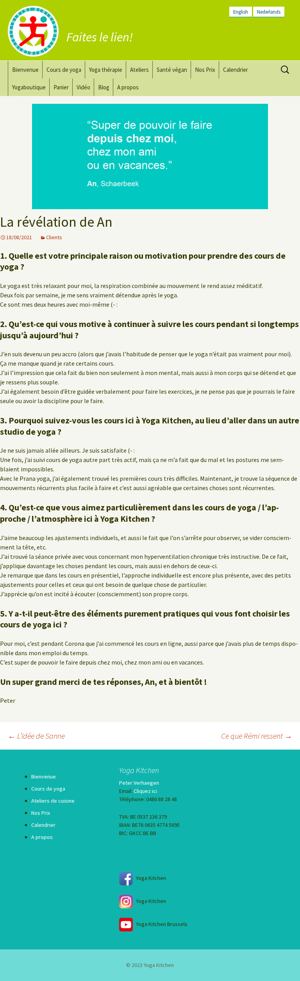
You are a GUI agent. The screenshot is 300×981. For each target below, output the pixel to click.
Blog (103, 87)
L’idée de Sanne (36, 736)
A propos (128, 87)
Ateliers (139, 69)
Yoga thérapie (105, 69)
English (240, 12)
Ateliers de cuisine (53, 800)
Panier (61, 87)
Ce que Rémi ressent (256, 736)
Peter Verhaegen (139, 782)
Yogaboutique (29, 87)
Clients (54, 237)
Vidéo (83, 87)
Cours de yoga (63, 69)
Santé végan (172, 69)
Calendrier (235, 69)
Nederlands (268, 12)
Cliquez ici (145, 790)
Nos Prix (205, 69)
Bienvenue (25, 69)
